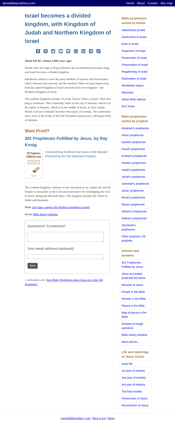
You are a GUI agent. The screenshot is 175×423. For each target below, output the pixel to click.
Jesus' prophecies (133, 190)
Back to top (99, 418)
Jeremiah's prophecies (135, 183)
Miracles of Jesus (132, 284)
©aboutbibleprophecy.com (75, 418)
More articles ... (131, 341)
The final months (132, 391)
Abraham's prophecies (135, 128)
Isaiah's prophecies (133, 169)
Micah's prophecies (133, 197)
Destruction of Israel (134, 37)
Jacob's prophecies (133, 176)
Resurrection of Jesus (135, 405)
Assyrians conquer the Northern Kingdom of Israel (61, 207)
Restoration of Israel (134, 78)
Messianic (128, 92)
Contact (152, 3)
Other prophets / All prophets (133, 238)
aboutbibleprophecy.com (19, 3)
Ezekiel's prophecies (134, 156)
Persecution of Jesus (134, 398)
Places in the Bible (133, 305)
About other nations (134, 99)
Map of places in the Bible (134, 314)
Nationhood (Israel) (133, 30)
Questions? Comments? (46, 226)
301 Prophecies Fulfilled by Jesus (132, 264)
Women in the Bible (134, 298)
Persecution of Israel (134, 57)
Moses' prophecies (133, 204)
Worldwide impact (133, 85)
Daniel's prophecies (134, 142)
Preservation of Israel (135, 64)
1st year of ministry (133, 370)
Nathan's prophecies (134, 218)
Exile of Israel (130, 44)
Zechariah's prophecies (129, 227)
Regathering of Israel (134, 71)
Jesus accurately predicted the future (133, 276)
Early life (127, 363)
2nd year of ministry (134, 377)
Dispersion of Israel (133, 50)
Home (130, 3)
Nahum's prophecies (134, 211)
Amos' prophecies (133, 135)
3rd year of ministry (133, 384)
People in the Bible (133, 291)
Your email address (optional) (50, 248)
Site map (166, 3)
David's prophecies (133, 149)
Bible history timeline (45, 214)
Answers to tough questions (132, 326)
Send (32, 266)
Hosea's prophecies (134, 162)
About (141, 3)
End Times (128, 106)
